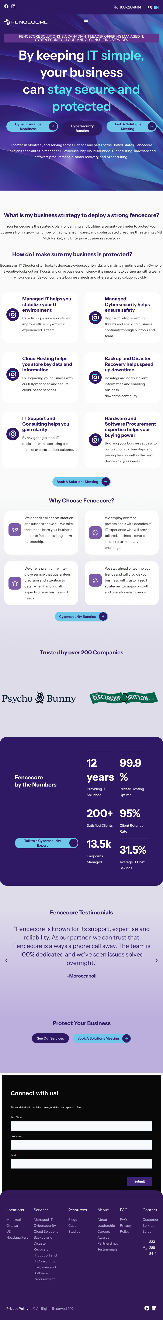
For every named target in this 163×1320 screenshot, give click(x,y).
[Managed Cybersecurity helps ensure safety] (95, 317)
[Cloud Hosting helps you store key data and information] (12, 374)
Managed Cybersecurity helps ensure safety (127, 304)
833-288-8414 (130, 7)
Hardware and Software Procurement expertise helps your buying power (130, 427)
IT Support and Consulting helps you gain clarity (45, 424)
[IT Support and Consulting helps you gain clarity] (12, 434)
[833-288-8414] (115, 7)
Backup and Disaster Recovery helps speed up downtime (129, 364)
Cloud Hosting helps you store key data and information (47, 364)
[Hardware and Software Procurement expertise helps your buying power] (95, 439)
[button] (85, 20)
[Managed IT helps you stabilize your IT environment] (12, 314)
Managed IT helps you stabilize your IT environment (46, 304)
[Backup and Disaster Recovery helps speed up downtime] (95, 377)
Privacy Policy (17, 1308)
